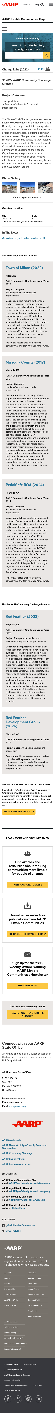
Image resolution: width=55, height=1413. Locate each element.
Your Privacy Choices (12, 1391)
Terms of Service (29, 1364)
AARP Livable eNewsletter (16, 1164)
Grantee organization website (21, 238)
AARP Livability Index (13, 1159)
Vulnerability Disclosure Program (16, 1385)
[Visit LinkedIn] (38, 1399)
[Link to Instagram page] (28, 1399)
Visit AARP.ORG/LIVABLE (27, 884)
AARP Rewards (10, 1294)
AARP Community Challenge (17, 1153)
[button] (9, 187)
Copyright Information (12, 1380)
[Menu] (5, 29)
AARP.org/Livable (11, 1140)
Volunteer (8, 1284)
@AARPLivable (14, 1230)
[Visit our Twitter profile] (18, 1399)
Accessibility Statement (13, 1370)
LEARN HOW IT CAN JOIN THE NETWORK (28, 1015)
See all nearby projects (19, 811)
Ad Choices (37, 1385)
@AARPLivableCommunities (20, 1225)
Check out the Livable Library (28, 934)
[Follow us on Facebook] (8, 1399)
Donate (7, 1278)
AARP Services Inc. (35, 1316)
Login (38, 4)
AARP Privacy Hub (11, 1364)
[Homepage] (10, 4)
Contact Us (32, 1273)
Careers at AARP (34, 1300)
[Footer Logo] (13, 1248)
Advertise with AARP (36, 1294)
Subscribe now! (27, 985)
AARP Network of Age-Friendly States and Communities (24, 1146)
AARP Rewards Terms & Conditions (17, 1375)
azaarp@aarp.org (17, 1106)
